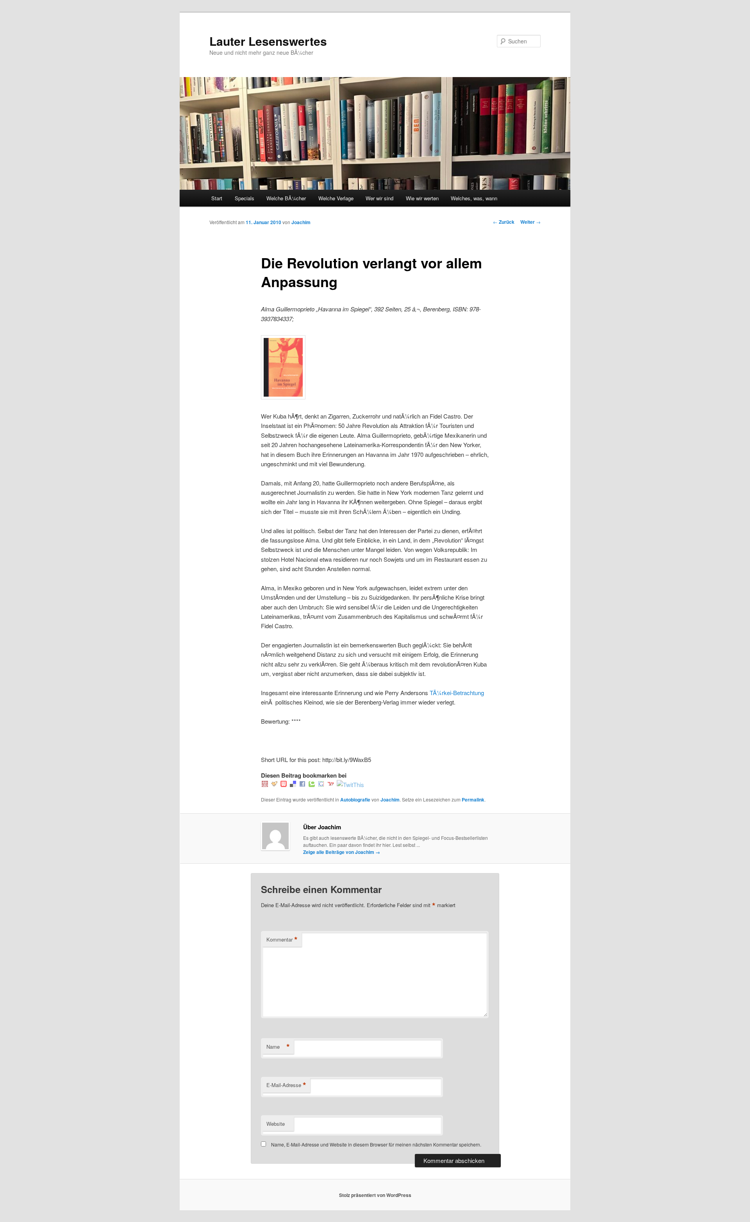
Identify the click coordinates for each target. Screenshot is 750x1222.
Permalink (473, 799)
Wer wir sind (379, 198)
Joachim (301, 222)
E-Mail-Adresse (286, 1085)
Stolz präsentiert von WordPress (375, 1195)
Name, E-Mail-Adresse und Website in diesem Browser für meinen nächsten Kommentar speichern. (376, 1144)
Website (275, 1123)
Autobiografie (355, 799)
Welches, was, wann (474, 198)
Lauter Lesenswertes (268, 40)
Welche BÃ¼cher (286, 198)
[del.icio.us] (293, 784)
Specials (244, 198)
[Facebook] (302, 784)
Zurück (503, 221)
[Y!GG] (274, 784)
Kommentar (282, 939)
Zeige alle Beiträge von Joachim (341, 851)
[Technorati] (312, 784)
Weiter (530, 221)
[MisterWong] (265, 784)
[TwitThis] (350, 784)
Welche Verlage (336, 198)
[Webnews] (283, 784)
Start (216, 198)
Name (278, 1046)
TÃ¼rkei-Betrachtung (457, 692)
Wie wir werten (422, 198)
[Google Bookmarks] (321, 784)
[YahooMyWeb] (330, 784)
